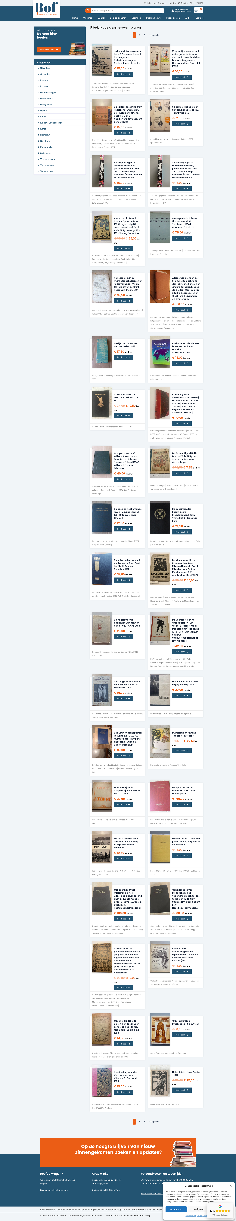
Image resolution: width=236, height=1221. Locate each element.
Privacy (118, 1215)
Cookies (109, 1215)
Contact (199, 18)
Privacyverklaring (204, 1216)
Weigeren (198, 1209)
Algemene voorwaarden (91, 1215)
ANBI (187, 18)
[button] (230, 1186)
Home (75, 18)
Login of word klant (183, 12)
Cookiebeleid (191, 1216)
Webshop (87, 18)
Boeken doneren (118, 18)
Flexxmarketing (142, 1215)
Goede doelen (173, 18)
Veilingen (136, 18)
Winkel (101, 18)
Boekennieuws (153, 18)
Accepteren (176, 1209)
